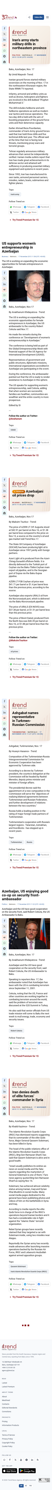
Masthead (6, 1400)
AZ (26, 1486)
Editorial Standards (9, 1408)
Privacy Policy (7, 1439)
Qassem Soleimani (18, 1266)
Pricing (4, 1421)
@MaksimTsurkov (18, 640)
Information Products (10, 1425)
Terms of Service (8, 1435)
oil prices (14, 651)
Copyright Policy (8, 1443)
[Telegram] (26, 1460)
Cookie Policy (7, 1446)
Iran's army (15, 194)
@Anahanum (15, 418)
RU (31, 1486)
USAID (13, 430)
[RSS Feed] (37, 1460)
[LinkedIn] (32, 1460)
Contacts (5, 1404)
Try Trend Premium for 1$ (25, 219)
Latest (4, 1383)
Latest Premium (8, 1387)
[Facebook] (10, 1460)
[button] (4, 28)
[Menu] (47, 17)
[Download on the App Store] (9, 1470)
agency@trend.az (8, 1370)
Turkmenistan (16, 842)
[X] (15, 1460)
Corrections (6, 1412)
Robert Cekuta (16, 1031)
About (4, 1397)
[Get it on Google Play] (27, 1470)
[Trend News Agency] (9, 1347)
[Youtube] (21, 1460)
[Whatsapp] (4, 1460)
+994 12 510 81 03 (8, 1368)
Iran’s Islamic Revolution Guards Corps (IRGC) (29, 1272)
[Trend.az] (9, 17)
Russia (29, 842)
